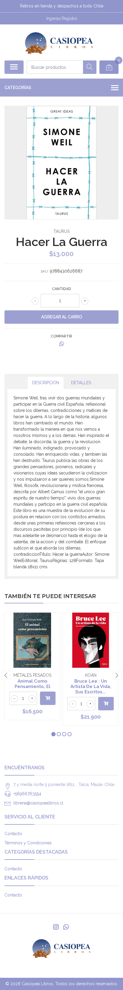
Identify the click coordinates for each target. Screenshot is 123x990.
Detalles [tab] (81, 382)
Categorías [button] (17, 87)
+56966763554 (27, 793)
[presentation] (5, 675)
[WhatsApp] (66, 927)
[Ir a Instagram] (56, 927)
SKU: (45, 271)
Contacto (13, 833)
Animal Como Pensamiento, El (32, 683)
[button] (53, 734)
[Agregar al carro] (48, 698)
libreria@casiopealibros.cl (38, 803)
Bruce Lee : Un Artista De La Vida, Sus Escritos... (90, 686)
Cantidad (61, 289)
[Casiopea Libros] (59, 42)
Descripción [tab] (45, 382)
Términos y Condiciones (28, 842)
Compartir (61, 336)
